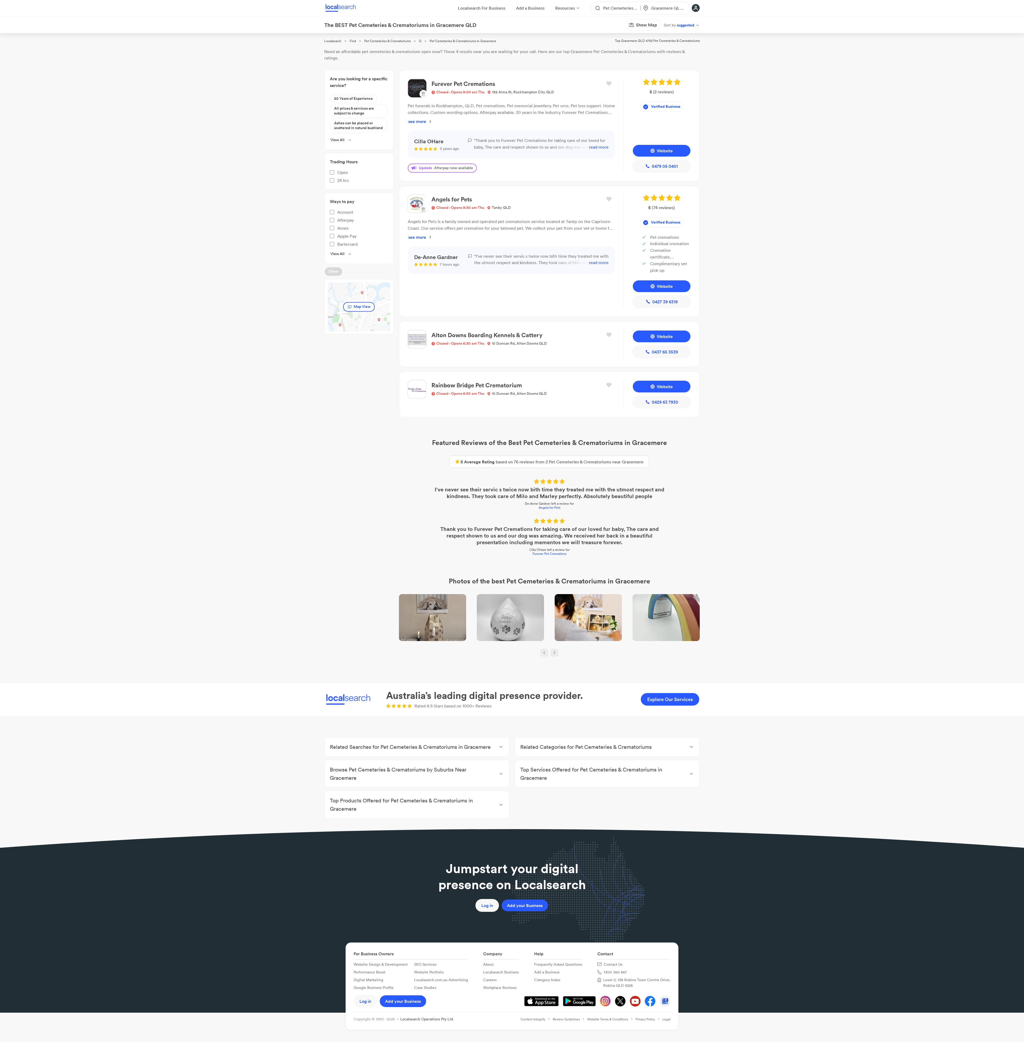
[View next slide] (554, 653)
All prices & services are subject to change (354, 111)
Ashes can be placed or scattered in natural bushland (358, 125)
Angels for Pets (549, 508)
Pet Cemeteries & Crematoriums (387, 41)
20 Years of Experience (353, 98)
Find (353, 41)
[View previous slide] (544, 653)
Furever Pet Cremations (549, 554)
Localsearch (332, 41)
